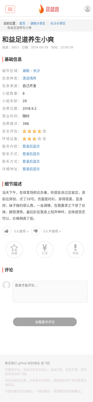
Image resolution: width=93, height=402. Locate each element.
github (22, 363)
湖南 (25, 70)
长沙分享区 (58, 23)
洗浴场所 (29, 78)
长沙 (36, 70)
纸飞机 (45, 363)
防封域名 (34, 363)
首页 (22, 23)
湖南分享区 (37, 23)
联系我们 (11, 363)
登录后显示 (31, 146)
